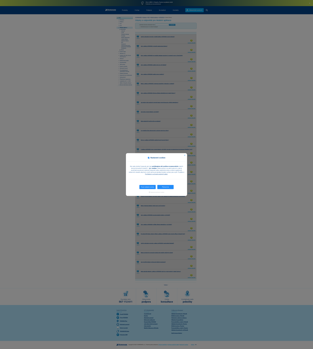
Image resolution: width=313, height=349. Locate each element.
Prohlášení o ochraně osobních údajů (156, 174)
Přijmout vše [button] (165, 187)
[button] (156, 192)
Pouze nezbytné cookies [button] (147, 187)
